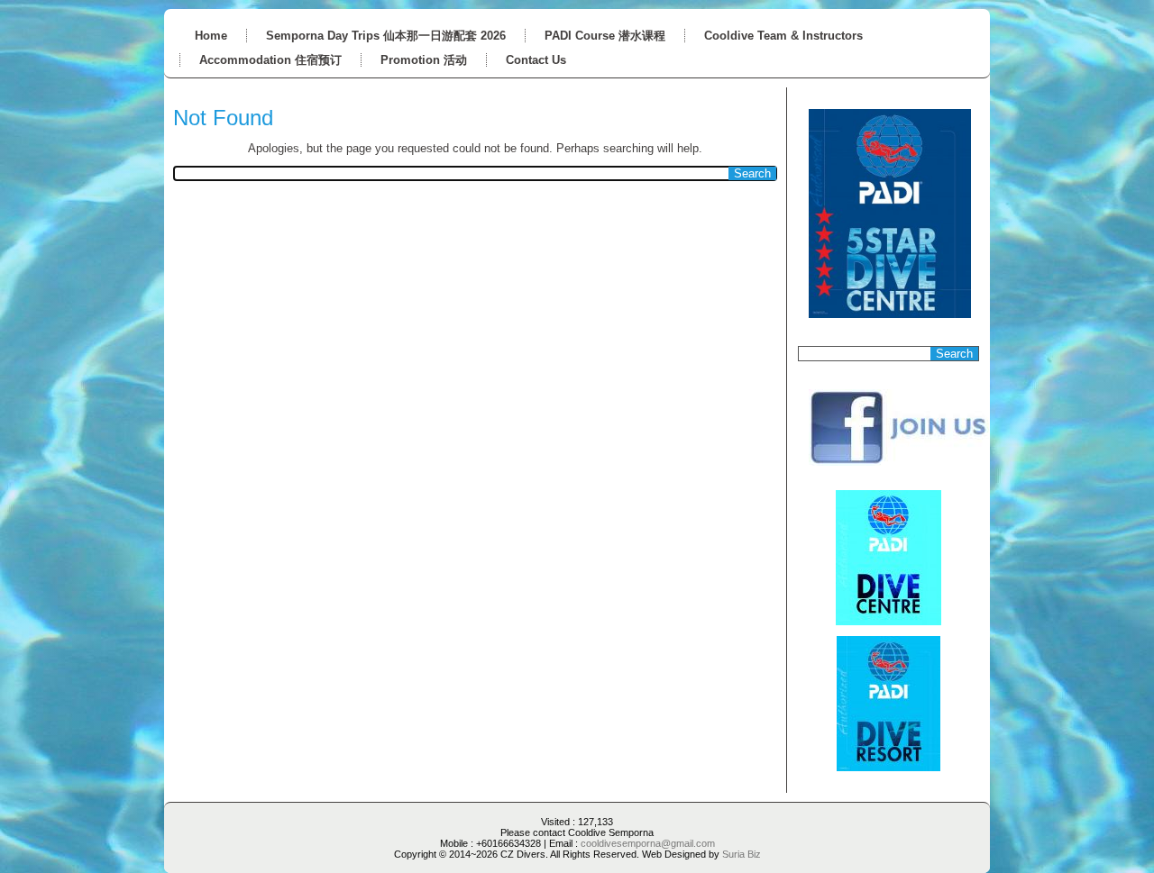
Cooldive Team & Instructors (783, 35)
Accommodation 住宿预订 (270, 60)
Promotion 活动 (423, 60)
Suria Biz (741, 854)
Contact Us (536, 60)
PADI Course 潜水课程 (605, 35)
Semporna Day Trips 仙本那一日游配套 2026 (386, 35)
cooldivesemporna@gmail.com (648, 843)
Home (211, 35)
